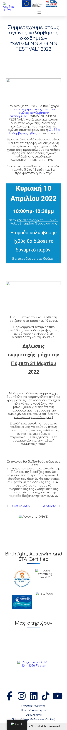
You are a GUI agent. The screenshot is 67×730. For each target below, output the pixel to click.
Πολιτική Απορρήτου (33, 710)
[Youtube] (57, 695)
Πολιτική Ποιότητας (33, 706)
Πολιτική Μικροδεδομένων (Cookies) (33, 719)
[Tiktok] (45, 695)
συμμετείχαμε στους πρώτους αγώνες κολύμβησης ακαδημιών (33, 113)
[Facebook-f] (9, 695)
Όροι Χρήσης (34, 715)
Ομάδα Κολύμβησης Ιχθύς (34, 131)
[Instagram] (21, 695)
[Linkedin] (33, 695)
